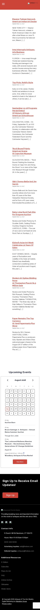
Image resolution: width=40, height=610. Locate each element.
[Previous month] (7, 380)
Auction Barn (10, 422)
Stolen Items (6, 589)
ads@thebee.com (26, 546)
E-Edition (4, 562)
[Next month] (33, 380)
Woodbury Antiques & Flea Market (19, 455)
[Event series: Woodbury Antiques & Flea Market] (23, 453)
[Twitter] (7, 523)
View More (20, 462)
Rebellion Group (21, 601)
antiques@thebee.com (25, 551)
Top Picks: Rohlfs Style (22, 82)
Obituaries (5, 584)
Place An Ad (6, 571)
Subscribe (5, 567)
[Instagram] (11, 523)
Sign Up (10, 495)
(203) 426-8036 (10, 542)
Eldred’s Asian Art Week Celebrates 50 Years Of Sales (23, 245)
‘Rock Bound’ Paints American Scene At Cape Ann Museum (21, 151)
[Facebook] (3, 523)
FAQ (3, 575)
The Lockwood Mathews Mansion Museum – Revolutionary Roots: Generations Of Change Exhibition (19, 444)
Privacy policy (7, 604)
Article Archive (6, 580)
